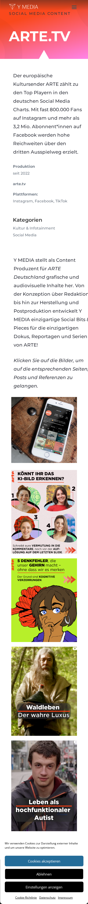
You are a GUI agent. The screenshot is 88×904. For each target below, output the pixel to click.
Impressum (65, 898)
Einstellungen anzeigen (44, 887)
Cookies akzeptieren (44, 861)
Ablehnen (44, 874)
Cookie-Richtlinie (26, 898)
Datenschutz (47, 898)
